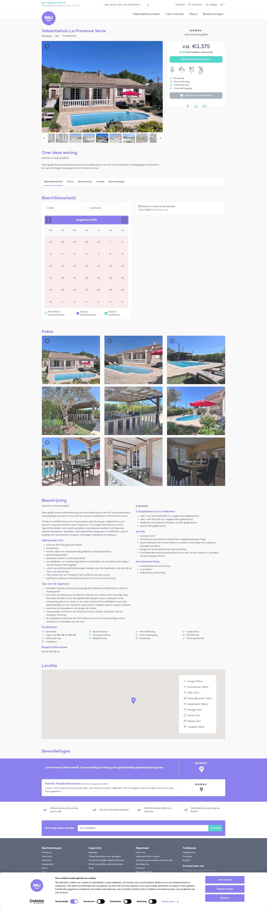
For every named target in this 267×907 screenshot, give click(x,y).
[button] (222, 5)
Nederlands (189, 852)
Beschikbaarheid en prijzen (196, 59)
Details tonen (168, 901)
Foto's (70, 181)
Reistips (93, 852)
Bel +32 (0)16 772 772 (54, 3)
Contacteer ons (159, 209)
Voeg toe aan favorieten (198, 95)
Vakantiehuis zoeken (146, 14)
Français (187, 856)
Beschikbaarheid (53, 181)
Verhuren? (180, 4)
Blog (91, 868)
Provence (47, 852)
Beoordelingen (117, 181)
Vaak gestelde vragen (148, 856)
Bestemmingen (213, 14)
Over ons (140, 852)
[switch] (101, 901)
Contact (140, 868)
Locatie (100, 181)
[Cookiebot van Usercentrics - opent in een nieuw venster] (37, 901)
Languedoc (48, 864)
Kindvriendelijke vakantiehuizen (106, 864)
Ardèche (46, 860)
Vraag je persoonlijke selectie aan (154, 860)
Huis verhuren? (144, 872)
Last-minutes (174, 14)
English (187, 860)
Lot (43, 872)
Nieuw (193, 14)
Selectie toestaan (225, 889)
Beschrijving (85, 181)
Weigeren (224, 898)
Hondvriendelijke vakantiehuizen (106, 860)
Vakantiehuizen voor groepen (105, 856)
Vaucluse (47, 856)
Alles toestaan (225, 879)
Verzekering (142, 864)
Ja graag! (215, 828)
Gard (44, 868)
